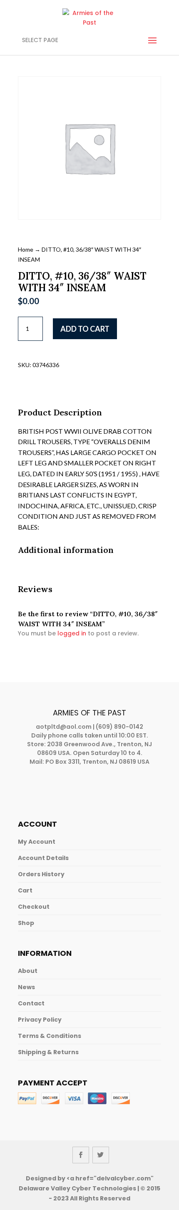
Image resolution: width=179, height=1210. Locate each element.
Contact (31, 1003)
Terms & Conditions (49, 1036)
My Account (36, 842)
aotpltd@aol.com (64, 726)
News (26, 987)
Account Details (43, 858)
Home (25, 249)
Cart (25, 890)
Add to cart (84, 328)
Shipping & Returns (48, 1052)
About (27, 971)
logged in (71, 633)
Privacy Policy (40, 1019)
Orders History (41, 874)
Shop (26, 923)
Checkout (34, 906)
